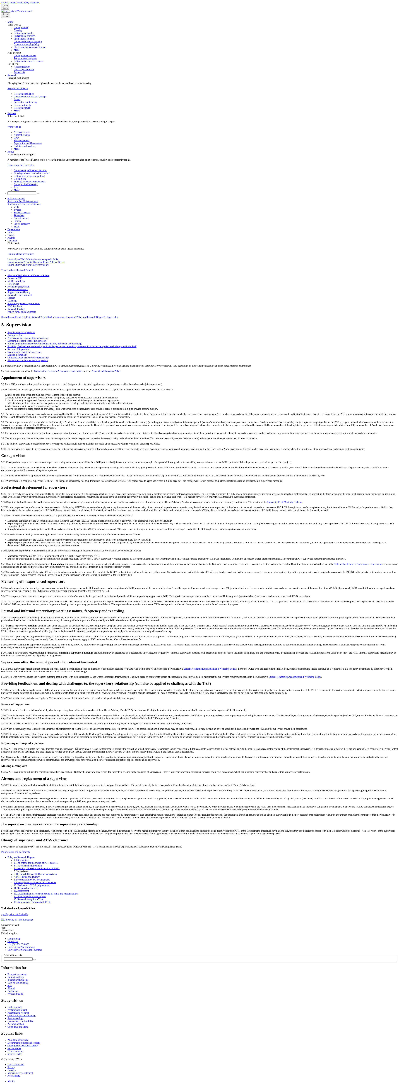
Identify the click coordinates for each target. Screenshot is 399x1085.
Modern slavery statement (20, 1073)
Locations (12, 240)
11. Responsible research (26, 888)
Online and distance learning (21, 1015)
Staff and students (16, 198)
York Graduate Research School (17, 270)
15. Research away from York (28, 899)
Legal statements (15, 1064)
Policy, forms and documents (21, 312)
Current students (15, 977)
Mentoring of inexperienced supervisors (26, 340)
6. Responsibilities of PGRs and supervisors (35, 874)
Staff (9, 985)
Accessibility (13, 1075)
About (10, 151)
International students (17, 980)
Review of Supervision (18, 349)
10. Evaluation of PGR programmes (31, 885)
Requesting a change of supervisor (24, 352)
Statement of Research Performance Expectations (358, 564)
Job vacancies (14, 1048)
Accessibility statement (28, 2)
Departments (13, 229)
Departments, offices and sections (23, 1042)
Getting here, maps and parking (22, 1045)
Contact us (12, 941)
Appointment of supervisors (21, 332)
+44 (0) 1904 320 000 (18, 944)
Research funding (16, 309)
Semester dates (14, 1054)
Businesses (12, 991)
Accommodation (15, 1024)
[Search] (38, 193)
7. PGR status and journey (27, 877)
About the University (17, 1040)
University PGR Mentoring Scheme (285, 502)
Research (12, 75)
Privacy (11, 1067)
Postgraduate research (18, 1012)
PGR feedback (14, 306)
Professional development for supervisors (27, 338)
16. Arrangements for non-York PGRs (32, 902)
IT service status (15, 1051)
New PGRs (13, 283)
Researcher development (19, 295)
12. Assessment (21, 891)
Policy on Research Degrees (90, 317)
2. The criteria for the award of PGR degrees (36, 862)
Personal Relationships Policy (105, 371)
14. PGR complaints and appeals (30, 896)
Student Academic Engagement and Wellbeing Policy (210, 668)
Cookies (11, 1070)
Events (10, 235)
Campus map (13, 938)
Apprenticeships (15, 1018)
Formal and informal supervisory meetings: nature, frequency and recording (44, 343)
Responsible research (17, 289)
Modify (11, 1081)
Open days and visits (17, 1026)
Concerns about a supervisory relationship (28, 357)
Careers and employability (20, 1021)
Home (4, 317)
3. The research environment (28, 865)
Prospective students (17, 974)
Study (10, 22)
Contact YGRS (14, 278)
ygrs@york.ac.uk (10, 914)
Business (11, 113)
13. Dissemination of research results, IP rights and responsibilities (46, 893)
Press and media (15, 994)
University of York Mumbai (21, 947)
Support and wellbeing (18, 292)
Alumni (11, 237)
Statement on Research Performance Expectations (58, 371)
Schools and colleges (17, 982)
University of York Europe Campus (24, 949)
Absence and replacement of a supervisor (27, 360)
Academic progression (18, 286)
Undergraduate (14, 1007)
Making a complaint (17, 354)
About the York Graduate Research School (28, 275)
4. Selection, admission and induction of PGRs (37, 868)
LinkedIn (23, 914)
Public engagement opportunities (23, 303)
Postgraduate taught (17, 1010)
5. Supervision (111, 317)
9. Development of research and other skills (35, 882)
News (10, 232)
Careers (11, 298)
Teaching (12, 300)
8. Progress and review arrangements (32, 879)
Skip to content (8, 2)
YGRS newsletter (16, 281)
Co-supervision (14, 335)
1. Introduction (21, 860)
